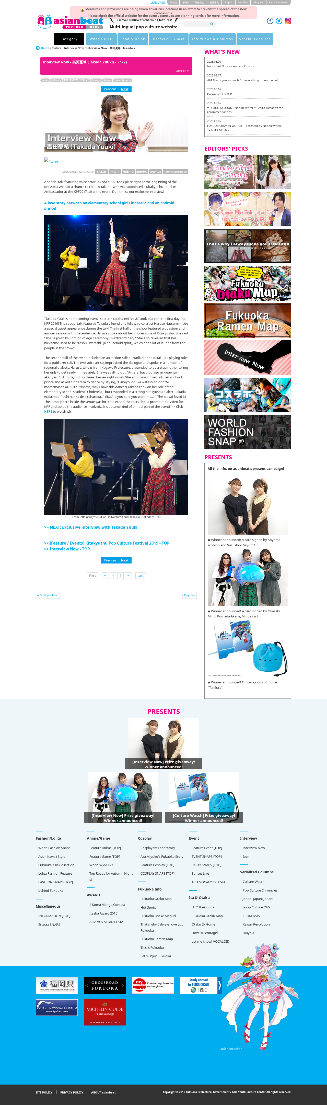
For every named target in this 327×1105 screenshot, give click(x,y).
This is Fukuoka (152, 947)
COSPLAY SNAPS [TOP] (157, 873)
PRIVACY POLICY (71, 1092)
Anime (107, 80)
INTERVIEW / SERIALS (76, 80)
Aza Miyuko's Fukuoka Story (162, 856)
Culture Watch (253, 881)
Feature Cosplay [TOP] (157, 865)
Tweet (53, 161)
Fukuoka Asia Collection (56, 865)
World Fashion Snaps (54, 847)
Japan (45, 80)
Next (125, 89)
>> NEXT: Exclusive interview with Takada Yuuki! (91, 527)
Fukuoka (56, 80)
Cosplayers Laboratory (158, 847)
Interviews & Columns (212, 39)
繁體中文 (214, 2)
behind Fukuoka (50, 890)
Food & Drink (133, 39)
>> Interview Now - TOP (67, 548)
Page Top (189, 595)
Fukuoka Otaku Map (156, 898)
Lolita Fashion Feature (55, 873)
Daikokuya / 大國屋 (219, 94)
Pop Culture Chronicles (260, 890)
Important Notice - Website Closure (230, 66)
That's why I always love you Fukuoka (162, 927)
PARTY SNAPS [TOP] (206, 865)
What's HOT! (101, 39)
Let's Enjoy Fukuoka (156, 956)
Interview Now (74, 48)
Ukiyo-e (248, 933)
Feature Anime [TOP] (105, 847)
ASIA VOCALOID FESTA (208, 882)
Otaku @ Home (203, 924)
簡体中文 (199, 2)
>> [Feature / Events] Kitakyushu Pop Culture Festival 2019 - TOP (107, 543)
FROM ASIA (251, 916)
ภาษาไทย (243, 2)
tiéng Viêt (258, 2)
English (228, 2)
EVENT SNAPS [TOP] (207, 856)
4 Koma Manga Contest (107, 904)
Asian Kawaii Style (51, 856)
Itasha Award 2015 (103, 913)
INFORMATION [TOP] (54, 916)
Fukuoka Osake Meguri (158, 916)
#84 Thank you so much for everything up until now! (242, 80)
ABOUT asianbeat (103, 1092)
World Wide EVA (101, 865)
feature (57, 48)
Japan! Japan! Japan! (258, 898)
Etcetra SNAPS (49, 924)
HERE (48, 411)
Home (45, 48)
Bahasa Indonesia (278, 2)
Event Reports (122, 80)
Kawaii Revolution (256, 924)
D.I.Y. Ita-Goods (203, 907)
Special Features (255, 39)
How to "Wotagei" (205, 932)
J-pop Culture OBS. (257, 907)
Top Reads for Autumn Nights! (111, 876)
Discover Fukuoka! (168, 39)
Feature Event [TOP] (207, 847)
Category (69, 39)
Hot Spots (148, 907)
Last (141, 575)
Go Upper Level (49, 595)
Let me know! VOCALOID (210, 941)
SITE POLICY (44, 1092)
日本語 (173, 2)
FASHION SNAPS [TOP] (55, 882)
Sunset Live (200, 873)
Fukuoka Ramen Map (157, 939)
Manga (96, 80)
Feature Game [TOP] (104, 856)
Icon (246, 856)
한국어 (185, 2)
